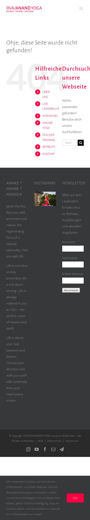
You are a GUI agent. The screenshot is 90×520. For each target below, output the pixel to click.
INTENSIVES (50, 116)
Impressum (71, 441)
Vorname (68, 242)
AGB (40, 441)
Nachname (69, 258)
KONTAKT (48, 154)
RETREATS (48, 147)
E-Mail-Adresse (72, 274)
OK (75, 498)
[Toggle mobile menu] (81, 8)
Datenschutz (54, 441)
